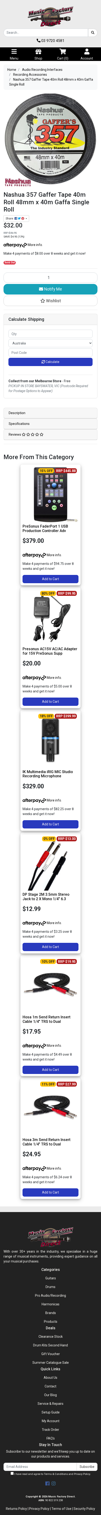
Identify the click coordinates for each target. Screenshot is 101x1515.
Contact (50, 1386)
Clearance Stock (51, 1336)
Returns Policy (16, 1509)
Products (50, 1321)
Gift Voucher (50, 1354)
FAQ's (51, 1438)
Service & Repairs (50, 1403)
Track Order (50, 1430)
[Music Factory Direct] (50, 16)
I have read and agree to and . (52, 1474)
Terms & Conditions (56, 1474)
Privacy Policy (82, 1474)
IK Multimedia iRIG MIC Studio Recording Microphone (48, 774)
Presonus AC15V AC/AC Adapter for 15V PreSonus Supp (50, 651)
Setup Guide (51, 1412)
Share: (10, 218)
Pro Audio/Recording (50, 1295)
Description (17, 413)
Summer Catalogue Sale (50, 1362)
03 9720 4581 (52, 40)
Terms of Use (61, 1509)
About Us (50, 1377)
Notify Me (52, 289)
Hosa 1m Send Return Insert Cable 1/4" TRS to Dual (46, 1019)
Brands (50, 1313)
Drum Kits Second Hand (50, 1345)
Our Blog (50, 1395)
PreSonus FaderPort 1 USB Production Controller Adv (45, 528)
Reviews (15, 434)
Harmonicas (50, 1304)
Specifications (19, 424)
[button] (50, 301)
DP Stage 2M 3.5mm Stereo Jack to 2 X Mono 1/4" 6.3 (46, 896)
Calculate (52, 362)
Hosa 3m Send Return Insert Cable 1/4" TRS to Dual (46, 1141)
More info (34, 245)
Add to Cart (50, 579)
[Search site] (92, 33)
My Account (50, 1421)
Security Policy (84, 1509)
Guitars (50, 1278)
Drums (50, 1287)
